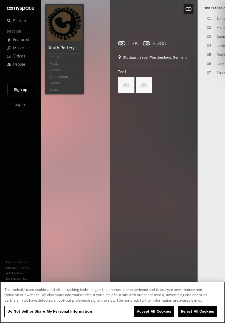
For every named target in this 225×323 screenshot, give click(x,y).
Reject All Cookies (197, 311)
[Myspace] (20, 7)
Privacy (11, 268)
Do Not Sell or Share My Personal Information (49, 311)
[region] (112, 302)
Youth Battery (61, 47)
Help (9, 262)
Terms (24, 268)
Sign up (20, 89)
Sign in (20, 104)
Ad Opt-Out (14, 273)
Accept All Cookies (154, 311)
